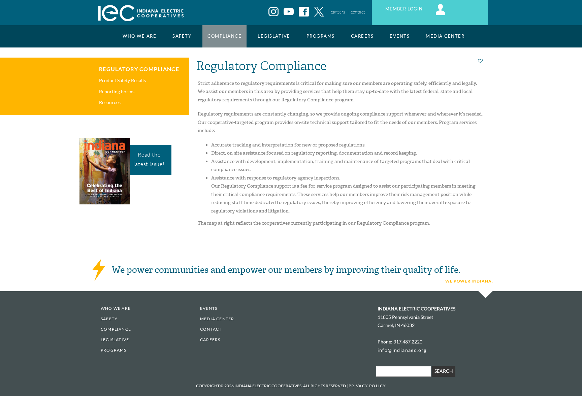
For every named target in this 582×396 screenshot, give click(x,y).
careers (338, 11)
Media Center (445, 36)
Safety (181, 36)
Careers (362, 36)
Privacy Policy (367, 385)
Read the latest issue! (148, 159)
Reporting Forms (116, 91)
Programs (320, 36)
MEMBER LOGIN (404, 8)
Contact (211, 329)
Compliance (224, 36)
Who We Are (139, 36)
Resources (110, 102)
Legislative (274, 36)
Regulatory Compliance (139, 69)
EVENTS (400, 36)
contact (358, 11)
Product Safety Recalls (122, 80)
